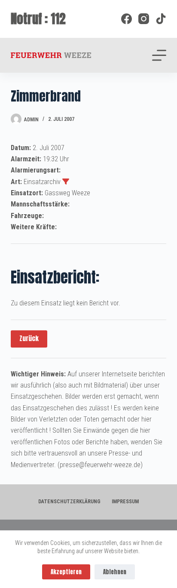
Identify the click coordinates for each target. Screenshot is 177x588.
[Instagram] (143, 18)
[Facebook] (126, 18)
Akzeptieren (66, 572)
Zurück (29, 338)
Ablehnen (114, 572)
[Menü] (159, 55)
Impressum (125, 502)
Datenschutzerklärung (69, 502)
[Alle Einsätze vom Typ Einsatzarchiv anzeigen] (65, 181)
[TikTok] (161, 18)
